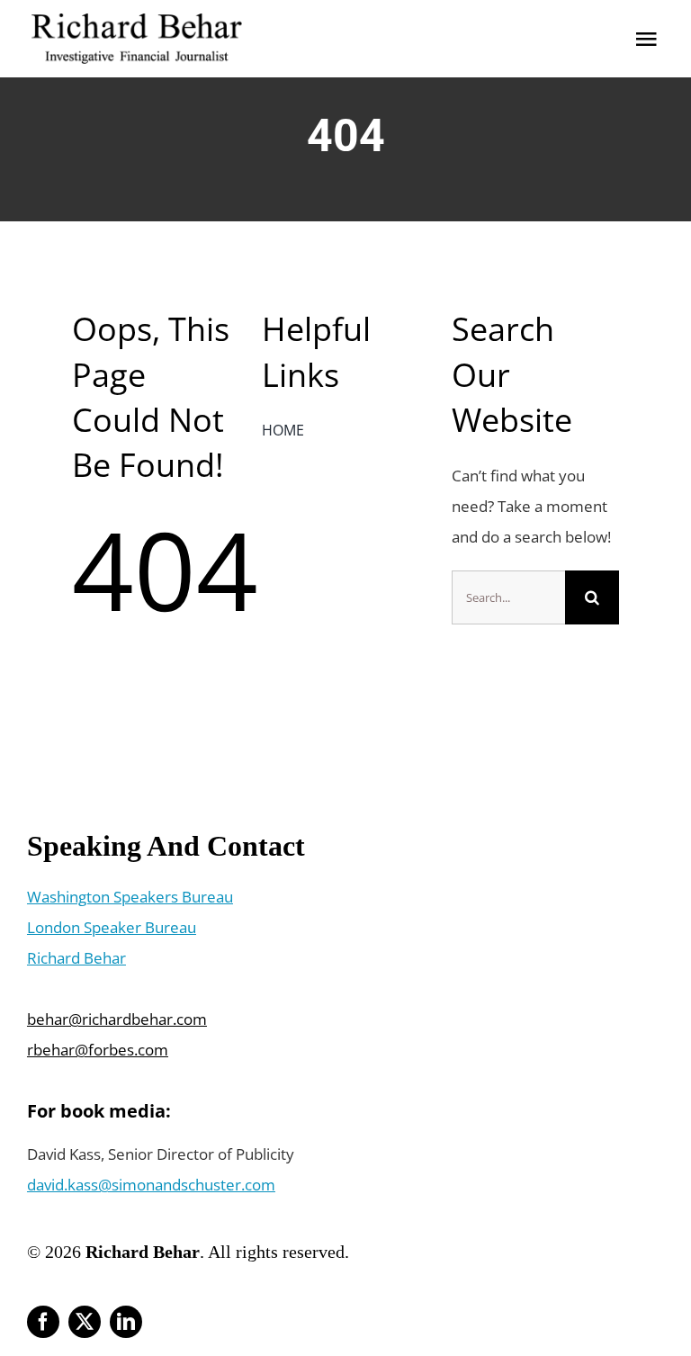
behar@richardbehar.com (117, 1019)
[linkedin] (126, 1322)
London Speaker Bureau (111, 927)
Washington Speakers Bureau (130, 896)
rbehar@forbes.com (97, 1049)
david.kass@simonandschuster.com (151, 1184)
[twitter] (84, 1322)
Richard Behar (76, 957)
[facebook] (43, 1322)
